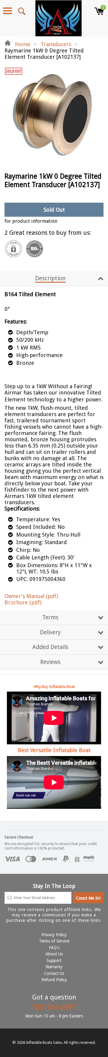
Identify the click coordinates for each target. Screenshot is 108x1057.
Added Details (50, 647)
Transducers (56, 44)
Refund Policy (54, 979)
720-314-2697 (54, 1007)
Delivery (50, 632)
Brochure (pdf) (22, 602)
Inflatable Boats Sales (44, 1043)
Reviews (50, 662)
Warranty (54, 966)
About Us (54, 953)
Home (22, 44)
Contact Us (54, 973)
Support (54, 960)
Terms (50, 617)
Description (50, 278)
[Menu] (7, 10)
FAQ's (54, 947)
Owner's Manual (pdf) (31, 596)
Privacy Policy (54, 934)
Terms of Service (54, 941)
